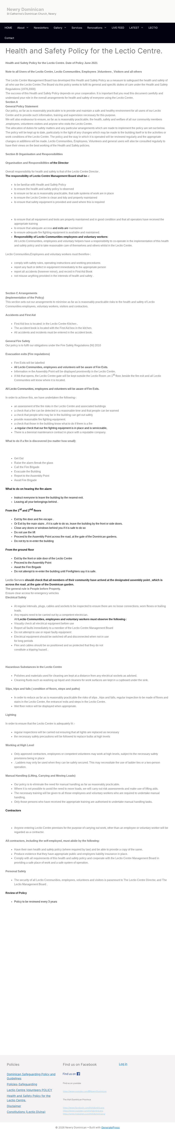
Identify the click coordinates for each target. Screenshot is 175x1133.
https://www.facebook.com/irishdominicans (83, 1107)
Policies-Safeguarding (22, 1084)
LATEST (134, 27)
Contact (9, 38)
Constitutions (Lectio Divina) (26, 1112)
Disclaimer (14, 1106)
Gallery (58, 27)
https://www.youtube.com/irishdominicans (83, 1110)
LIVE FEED (118, 27)
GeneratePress (110, 1127)
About (20, 27)
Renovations (94, 27)
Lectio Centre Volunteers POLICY (29, 1090)
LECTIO (153, 27)
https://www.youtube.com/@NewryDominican (85, 1091)
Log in (123, 1064)
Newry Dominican (25, 9)
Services (77, 27)
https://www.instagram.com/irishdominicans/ (84, 1114)
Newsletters (41, 27)
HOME (8, 27)
